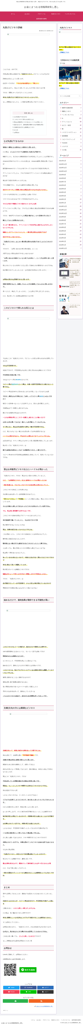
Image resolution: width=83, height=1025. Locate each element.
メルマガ (71, 146)
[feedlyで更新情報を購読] (15, 1001)
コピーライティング (71, 139)
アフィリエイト (71, 122)
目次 (25, 113)
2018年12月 (70, 248)
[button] (79, 96)
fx (71, 118)
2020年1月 (70, 203)
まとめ (16, 130)
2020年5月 (70, 189)
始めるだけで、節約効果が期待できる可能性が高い (29, 124)
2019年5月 (70, 231)
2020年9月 (70, 175)
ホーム (33, 1020)
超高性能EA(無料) (76, 1020)
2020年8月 (70, 178)
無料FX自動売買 (71, 108)
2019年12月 (70, 206)
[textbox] (28, 308)
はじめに (39, 1020)
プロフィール (46, 1020)
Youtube (71, 143)
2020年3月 (70, 196)
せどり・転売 (71, 125)
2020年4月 (70, 192)
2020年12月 (70, 164)
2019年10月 (70, 213)
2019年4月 (70, 234)
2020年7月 (70, 182)
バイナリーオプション (71, 132)
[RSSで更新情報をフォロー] (41, 1001)
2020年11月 (70, 167)
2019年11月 (70, 210)
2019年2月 (70, 241)
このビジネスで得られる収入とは (24, 119)
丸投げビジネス (55, 1020)
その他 (71, 150)
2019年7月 (70, 224)
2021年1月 (70, 161)
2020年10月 (70, 171)
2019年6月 (70, 227)
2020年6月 (70, 185)
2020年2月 (70, 199)
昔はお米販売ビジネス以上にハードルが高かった (28, 122)
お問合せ (16, 132)
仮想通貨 (71, 136)
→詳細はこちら (64, 88)
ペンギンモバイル (71, 115)
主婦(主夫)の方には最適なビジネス (24, 127)
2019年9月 (70, 217)
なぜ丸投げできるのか (20, 117)
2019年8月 (70, 220)
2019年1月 (70, 245)
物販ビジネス (71, 111)
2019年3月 (70, 238)
